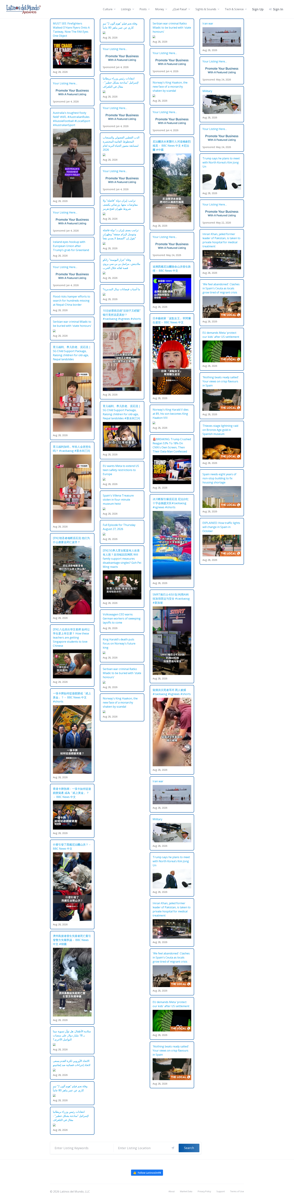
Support (220, 1191)
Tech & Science (234, 9)
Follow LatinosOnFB (147, 1173)
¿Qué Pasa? (180, 9)
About (171, 1191)
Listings (126, 9)
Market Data (186, 1191)
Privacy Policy (204, 1191)
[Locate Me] (173, 1148)
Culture (107, 9)
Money (159, 9)
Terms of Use (237, 1191)
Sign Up (258, 9)
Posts (143, 9)
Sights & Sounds (205, 9)
